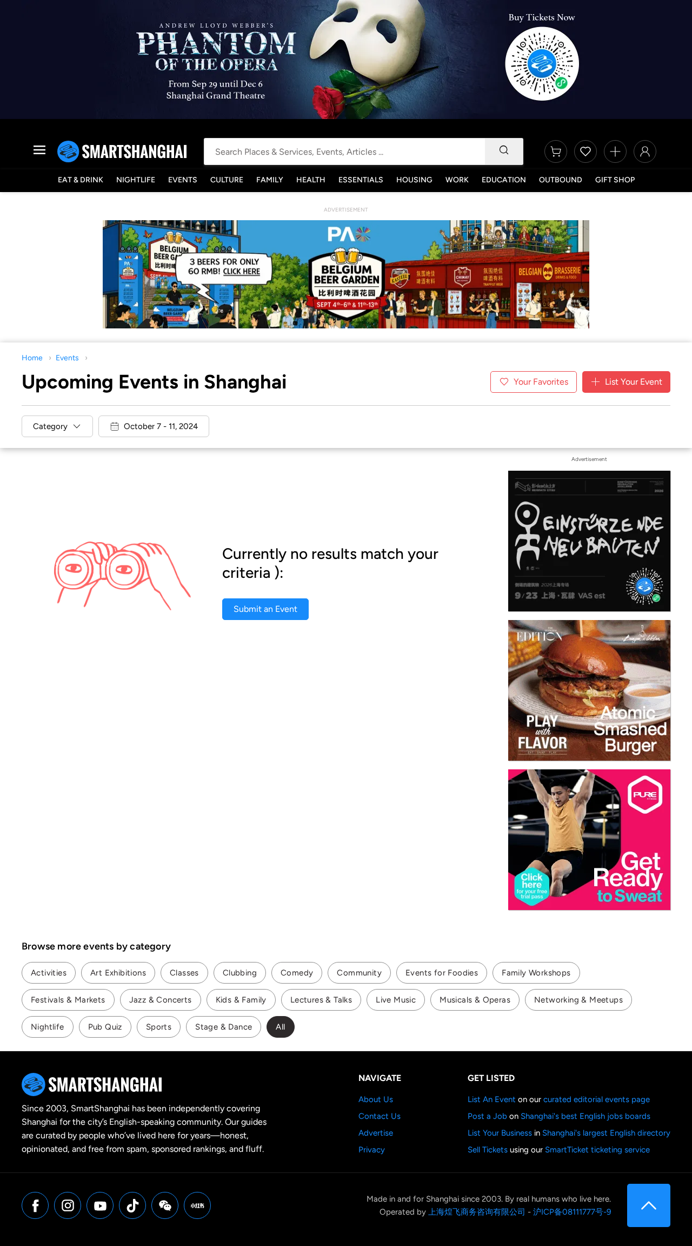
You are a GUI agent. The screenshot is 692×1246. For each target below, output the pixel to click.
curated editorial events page (596, 1099)
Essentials (360, 179)
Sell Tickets (488, 1150)
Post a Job (487, 1116)
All (280, 1027)
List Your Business (500, 1133)
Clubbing (240, 973)
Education (504, 179)
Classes (184, 973)
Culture (226, 179)
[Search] (504, 151)
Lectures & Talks (321, 1000)
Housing (414, 179)
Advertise (375, 1133)
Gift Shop (615, 179)
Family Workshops (536, 973)
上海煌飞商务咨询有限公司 (476, 1212)
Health (310, 179)
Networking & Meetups (578, 1000)
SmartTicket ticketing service (597, 1150)
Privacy (371, 1150)
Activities (48, 973)
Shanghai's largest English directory (606, 1133)
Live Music (396, 1000)
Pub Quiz (105, 1027)
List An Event (492, 1099)
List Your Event (633, 382)
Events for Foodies (441, 973)
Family (269, 179)
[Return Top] (648, 1205)
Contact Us (379, 1116)
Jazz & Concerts (160, 1000)
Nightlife (135, 179)
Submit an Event (265, 609)
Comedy (297, 973)
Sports (158, 1027)
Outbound (560, 179)
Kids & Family (241, 1000)
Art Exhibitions (118, 973)
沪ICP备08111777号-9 (572, 1212)
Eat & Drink (80, 179)
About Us (375, 1099)
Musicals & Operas (475, 1000)
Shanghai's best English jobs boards (585, 1116)
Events (182, 179)
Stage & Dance (223, 1027)
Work (457, 179)
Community (359, 973)
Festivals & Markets (68, 1000)
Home (32, 357)
